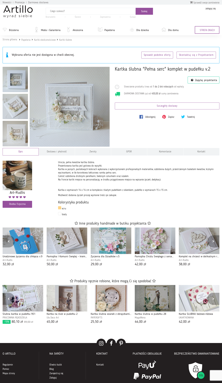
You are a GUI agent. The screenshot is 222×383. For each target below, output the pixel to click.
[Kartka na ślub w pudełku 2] (67, 298)
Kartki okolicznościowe (45, 40)
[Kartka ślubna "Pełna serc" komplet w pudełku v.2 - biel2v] (15, 106)
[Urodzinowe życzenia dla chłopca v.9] (23, 241)
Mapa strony (9, 373)
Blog (51, 369)
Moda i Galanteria (51, 30)
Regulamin (8, 365)
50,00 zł (52, 264)
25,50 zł (96, 322)
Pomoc (6, 369)
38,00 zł (184, 264)
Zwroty (92, 151)
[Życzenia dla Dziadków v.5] (111, 241)
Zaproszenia (105, 17)
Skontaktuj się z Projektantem (196, 55)
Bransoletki (51, 17)
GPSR (129, 151)
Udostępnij (149, 117)
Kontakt (201, 151)
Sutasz (133, 17)
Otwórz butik (55, 365)
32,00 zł (8, 264)
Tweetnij (190, 117)
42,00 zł (140, 264)
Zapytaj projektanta (205, 80)
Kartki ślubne (65, 40)
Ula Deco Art (53, 318)
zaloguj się (211, 8)
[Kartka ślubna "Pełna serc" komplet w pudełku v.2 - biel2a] (15, 79)
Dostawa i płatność (57, 151)
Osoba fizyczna (17, 204)
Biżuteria (14, 30)
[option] (23, 247)
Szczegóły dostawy (167, 106)
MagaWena (140, 318)
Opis (20, 151)
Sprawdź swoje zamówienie (206, 3)
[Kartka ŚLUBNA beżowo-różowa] (199, 298)
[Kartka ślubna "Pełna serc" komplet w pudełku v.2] (70, 107)
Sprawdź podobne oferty (157, 55)
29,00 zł (96, 264)
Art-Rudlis (7, 260)
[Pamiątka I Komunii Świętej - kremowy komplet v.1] (67, 241)
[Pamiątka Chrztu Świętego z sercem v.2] (155, 241)
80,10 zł (18, 322)
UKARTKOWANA (186, 318)
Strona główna (10, 39)
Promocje (20, 2)
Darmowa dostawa (38, 2)
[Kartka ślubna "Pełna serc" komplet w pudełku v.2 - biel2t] (15, 133)
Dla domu (173, 30)
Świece (78, 17)
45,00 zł (52, 322)
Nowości (7, 2)
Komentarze (165, 151)
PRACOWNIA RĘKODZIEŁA (15, 318)
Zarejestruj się (56, 373)
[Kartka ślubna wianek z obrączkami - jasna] (111, 298)
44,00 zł (140, 322)
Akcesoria (78, 30)
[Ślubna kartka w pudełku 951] (23, 298)
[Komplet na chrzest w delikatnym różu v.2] (199, 241)
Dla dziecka (142, 30)
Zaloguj (53, 378)
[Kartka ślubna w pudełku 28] (155, 298)
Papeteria (109, 30)
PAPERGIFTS (96, 318)
